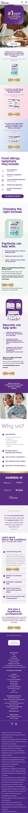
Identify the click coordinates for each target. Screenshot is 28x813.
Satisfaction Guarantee (14, 663)
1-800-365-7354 (14, 643)
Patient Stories (14, 708)
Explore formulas (14, 39)
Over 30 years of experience (15, 457)
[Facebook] (12, 724)
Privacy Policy (14, 658)
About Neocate (14, 652)
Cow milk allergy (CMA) (13, 551)
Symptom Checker (14, 705)
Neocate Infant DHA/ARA (14, 679)
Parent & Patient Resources (14, 696)
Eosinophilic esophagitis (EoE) (14, 583)
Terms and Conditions (14, 660)
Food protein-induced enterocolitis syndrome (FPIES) (14, 590)
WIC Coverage (14, 718)
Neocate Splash (14, 685)
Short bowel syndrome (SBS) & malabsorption (15, 597)
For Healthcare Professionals (14, 670)
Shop (14, 690)
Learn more (13, 569)
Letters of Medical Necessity (14, 716)
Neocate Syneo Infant (13, 676)
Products (14, 674)
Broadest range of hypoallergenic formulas (13, 451)
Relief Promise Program (14, 697)
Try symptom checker (12, 196)
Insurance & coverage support (15, 465)
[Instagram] (16, 724)
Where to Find (14, 692)
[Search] (22, 2)
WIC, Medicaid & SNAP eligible (15, 461)
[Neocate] (5, 2)
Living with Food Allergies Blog (14, 706)
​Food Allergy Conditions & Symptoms (14, 703)
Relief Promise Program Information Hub (14, 699)
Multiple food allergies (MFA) (13, 576)
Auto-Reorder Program (14, 688)
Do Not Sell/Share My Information (14, 665)
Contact (14, 656)
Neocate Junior (14, 683)
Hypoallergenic (10, 434)
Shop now (13, 44)
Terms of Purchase (14, 661)
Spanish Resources (14, 711)
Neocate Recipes (14, 701)
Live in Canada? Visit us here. (14, 635)
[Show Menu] (26, 2)
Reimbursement (14, 714)
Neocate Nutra (14, 681)
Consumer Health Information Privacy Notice (14, 667)
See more (14, 80)
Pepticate (13, 677)
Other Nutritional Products (14, 686)
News (14, 654)
